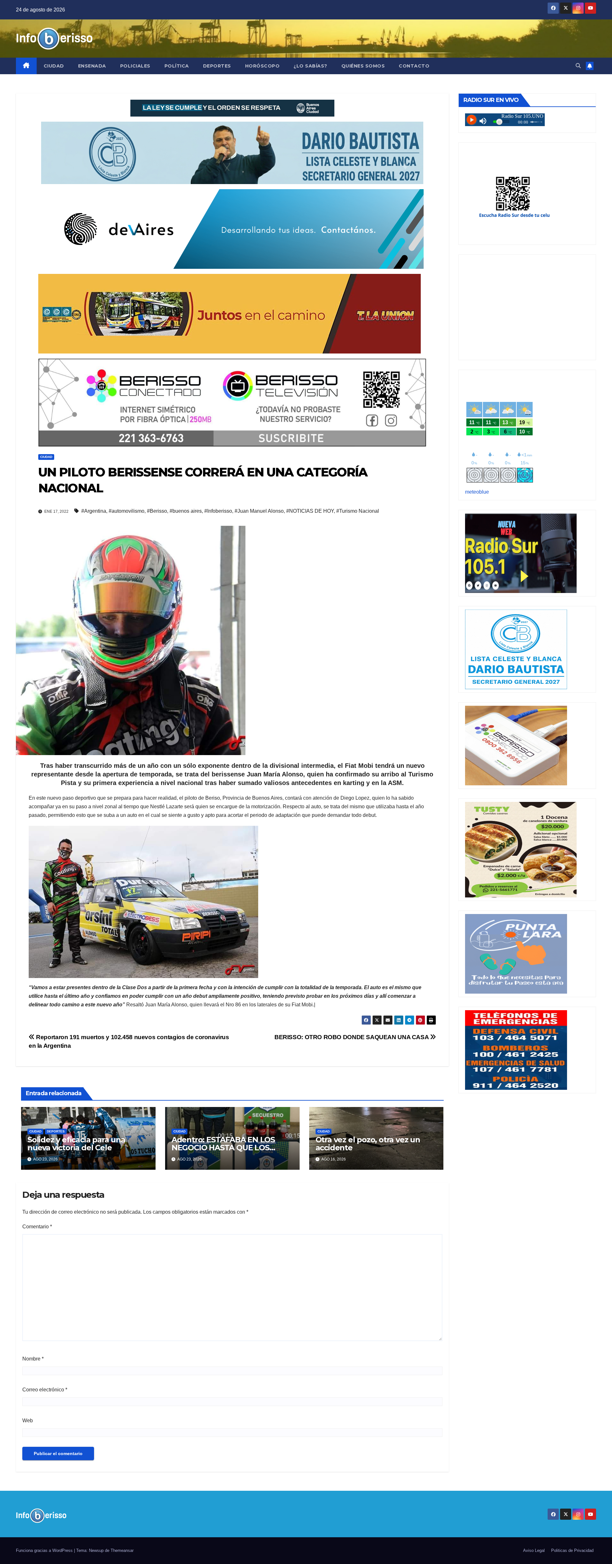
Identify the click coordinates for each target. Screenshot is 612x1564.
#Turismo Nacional (357, 511)
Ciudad (54, 66)
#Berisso (157, 511)
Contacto (414, 66)
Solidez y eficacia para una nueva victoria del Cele (76, 1143)
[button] (578, 65)
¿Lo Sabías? (310, 66)
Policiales (135, 66)
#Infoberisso (218, 511)
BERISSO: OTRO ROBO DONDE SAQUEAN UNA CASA (352, 1037)
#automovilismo (126, 511)
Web (27, 1420)
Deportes (217, 66)
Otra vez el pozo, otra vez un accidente (368, 1143)
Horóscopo (262, 66)
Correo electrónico (44, 1389)
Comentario (37, 1226)
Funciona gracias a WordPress (45, 1550)
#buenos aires (186, 511)
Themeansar (122, 1550)
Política (176, 66)
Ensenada (92, 66)
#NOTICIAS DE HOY (310, 511)
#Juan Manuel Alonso (259, 511)
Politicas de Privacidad (572, 1550)
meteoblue (477, 492)
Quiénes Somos (363, 66)
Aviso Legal (534, 1550)
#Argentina (93, 511)
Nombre (33, 1358)
